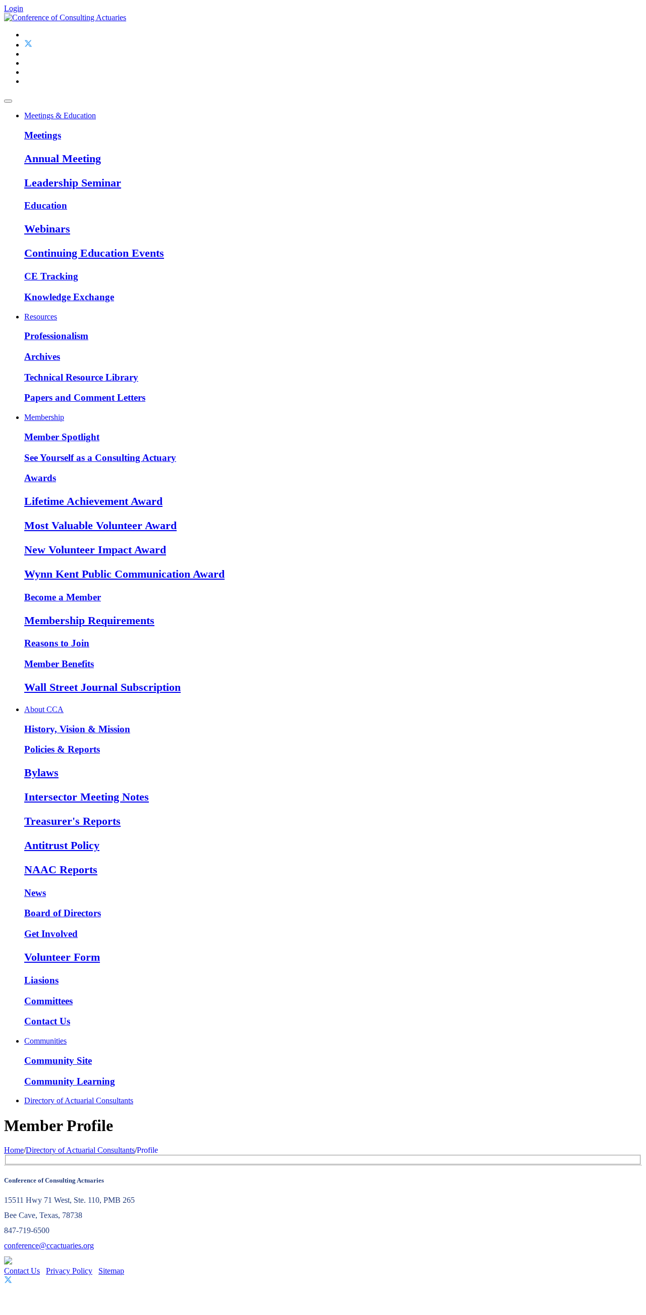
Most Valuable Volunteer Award (100, 525)
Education (45, 205)
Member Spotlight (61, 437)
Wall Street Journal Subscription (102, 687)
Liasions (41, 980)
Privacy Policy (69, 1270)
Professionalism (56, 336)
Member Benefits (59, 664)
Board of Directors (62, 913)
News (35, 892)
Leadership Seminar (72, 182)
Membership (44, 417)
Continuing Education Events (94, 253)
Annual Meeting (62, 158)
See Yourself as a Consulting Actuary (100, 457)
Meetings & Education (60, 115)
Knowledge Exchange (69, 297)
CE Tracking (51, 276)
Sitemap (111, 1270)
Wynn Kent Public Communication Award (124, 574)
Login (13, 8)
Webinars (47, 228)
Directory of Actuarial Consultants (78, 1100)
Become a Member (62, 597)
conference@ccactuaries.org (49, 1245)
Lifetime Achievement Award (93, 501)
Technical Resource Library (81, 377)
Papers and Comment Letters (84, 397)
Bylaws (41, 772)
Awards (40, 478)
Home (14, 1150)
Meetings (42, 135)
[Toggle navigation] (8, 101)
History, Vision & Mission (77, 729)
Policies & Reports (62, 749)
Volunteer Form (62, 957)
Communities (45, 1041)
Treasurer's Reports (72, 821)
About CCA (44, 709)
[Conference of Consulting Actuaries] (65, 17)
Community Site (58, 1060)
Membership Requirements (89, 620)
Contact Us (47, 1021)
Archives (42, 356)
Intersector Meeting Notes (86, 796)
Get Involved (51, 933)
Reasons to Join (56, 643)
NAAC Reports (60, 869)
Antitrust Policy (61, 845)
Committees (48, 1001)
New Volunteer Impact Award (95, 549)
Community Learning (69, 1081)
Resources (40, 316)
